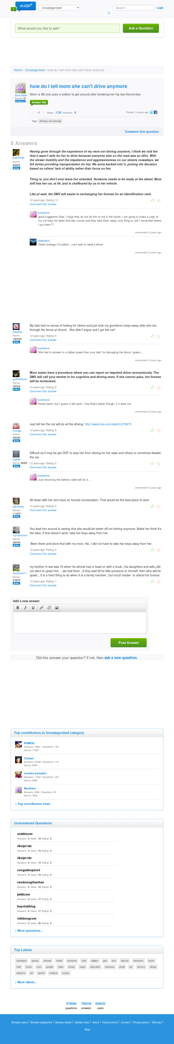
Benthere (30, 788)
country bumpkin (35, 773)
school (65, 973)
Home (18, 70)
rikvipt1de (24, 846)
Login (160, 8)
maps (82, 966)
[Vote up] (33, 112)
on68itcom (24, 834)
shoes (71, 966)
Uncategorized (35, 70)
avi (31, 973)
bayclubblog (26, 906)
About (95, 1022)
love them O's (23, 95)
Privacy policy (141, 1022)
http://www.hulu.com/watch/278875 (108, 424)
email (122, 966)
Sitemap (156, 1022)
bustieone (43, 213)
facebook (72, 960)
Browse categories (41, 1022)
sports (41, 973)
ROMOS (29, 743)
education (95, 966)
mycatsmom (20, 535)
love (114, 960)
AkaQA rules (82, 1022)
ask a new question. (121, 657)
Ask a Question (141, 28)
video (60, 966)
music (29, 966)
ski (130, 966)
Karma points (110, 1022)
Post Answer (128, 642)
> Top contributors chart (32, 804)
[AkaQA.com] (23, 6)
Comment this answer (43, 204)
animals (47, 960)
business (109, 966)
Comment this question (142, 131)
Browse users (19, 1022)
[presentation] (18, 608)
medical (53, 973)
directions (138, 960)
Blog (87, 1029)
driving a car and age (50, 121)
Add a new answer (26, 601)
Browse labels (63, 1022)
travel (151, 960)
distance (21, 973)
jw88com (23, 894)
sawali (16, 459)
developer (22, 960)
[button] (18, 608)
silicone (125, 960)
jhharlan (17, 332)
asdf (84, 960)
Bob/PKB (18, 158)
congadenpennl (28, 870)
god (105, 960)
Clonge (17, 430)
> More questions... (29, 930)
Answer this (39, 102)
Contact (125, 1022)
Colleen (29, 758)
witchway (18, 506)
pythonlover (20, 379)
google (49, 966)
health (59, 960)
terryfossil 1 (20, 573)
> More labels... (26, 982)
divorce (141, 966)
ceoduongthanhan (30, 882)
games (35, 960)
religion (94, 960)
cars (39, 966)
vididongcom (26, 918)
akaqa (153, 966)
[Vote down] (44, 112)
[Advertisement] (88, 55)
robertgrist (44, 240)
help (19, 966)
